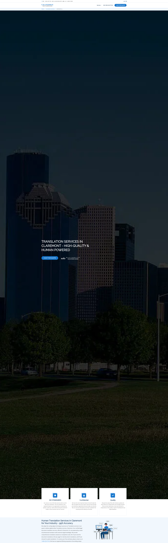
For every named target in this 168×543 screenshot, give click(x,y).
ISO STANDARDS (55, 500)
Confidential (84, 500)
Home (42, 9)
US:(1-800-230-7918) (108, 5)
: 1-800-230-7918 (47, 1)
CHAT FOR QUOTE (120, 5)
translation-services (50, 9)
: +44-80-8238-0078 (57, 1)
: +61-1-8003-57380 (68, 1)
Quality (113, 500)
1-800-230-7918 (45, 541)
